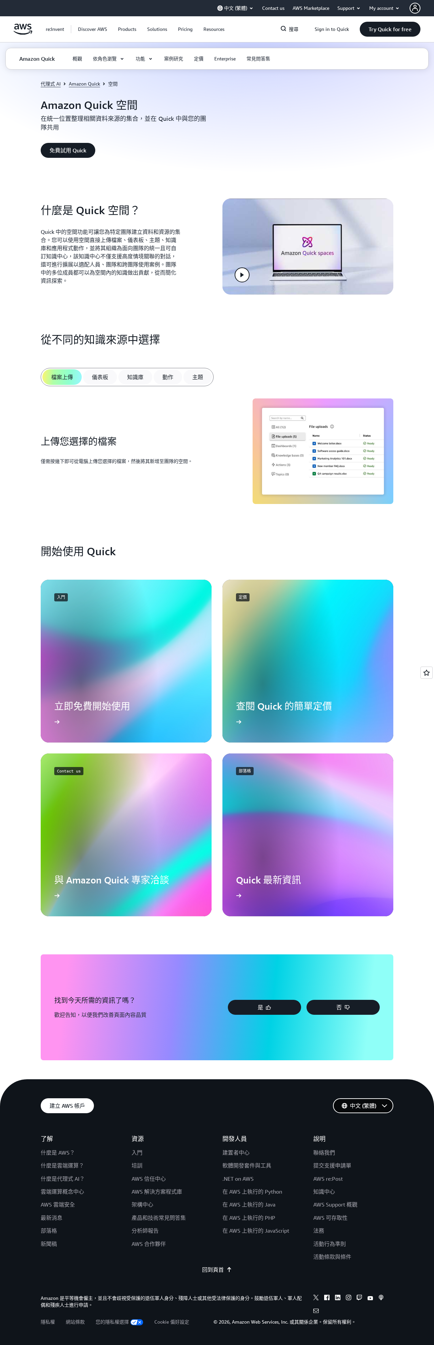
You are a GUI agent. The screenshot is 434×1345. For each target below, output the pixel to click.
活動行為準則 (329, 1243)
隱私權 (48, 1322)
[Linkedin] (337, 1298)
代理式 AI (51, 84)
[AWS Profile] (415, 8)
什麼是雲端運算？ (62, 1165)
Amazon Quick (84, 84)
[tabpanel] (217, 452)
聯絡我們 (324, 1152)
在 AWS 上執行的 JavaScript (255, 1230)
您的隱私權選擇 (112, 1322)
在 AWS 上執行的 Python (252, 1191)
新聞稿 (49, 1243)
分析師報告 (145, 1230)
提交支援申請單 (332, 1165)
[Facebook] (327, 1298)
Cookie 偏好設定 (171, 1322)
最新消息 (51, 1217)
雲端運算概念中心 (62, 1191)
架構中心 (142, 1204)
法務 (318, 1230)
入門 (137, 1152)
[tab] (62, 377)
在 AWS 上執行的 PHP (248, 1217)
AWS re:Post (328, 1178)
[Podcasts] (381, 1298)
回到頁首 (213, 1269)
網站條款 (75, 1322)
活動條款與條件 (332, 1256)
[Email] (316, 1311)
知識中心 (324, 1191)
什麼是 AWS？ (58, 1152)
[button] (93, 29)
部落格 (49, 1230)
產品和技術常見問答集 (159, 1217)
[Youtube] (370, 1298)
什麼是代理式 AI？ (63, 1178)
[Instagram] (348, 1298)
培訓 (137, 1165)
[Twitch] (359, 1298)
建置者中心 (236, 1152)
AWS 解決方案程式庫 (157, 1191)
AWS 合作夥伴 (149, 1243)
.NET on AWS (238, 1178)
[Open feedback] (426, 673)
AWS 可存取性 (330, 1217)
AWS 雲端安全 (58, 1204)
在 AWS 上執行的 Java (248, 1204)
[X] (316, 1298)
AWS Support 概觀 (335, 1204)
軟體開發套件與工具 (246, 1165)
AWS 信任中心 (149, 1178)
